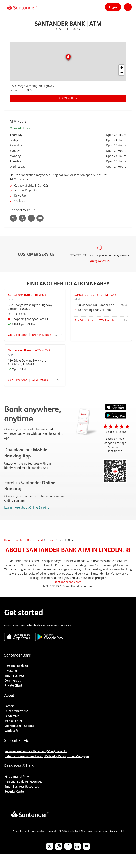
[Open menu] (128, 7)
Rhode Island (35, 540)
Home (7, 540)
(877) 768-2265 (100, 261)
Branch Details (42, 335)
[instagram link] (22, 218)
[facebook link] (31, 218)
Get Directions (68, 98)
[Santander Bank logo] (21, 7)
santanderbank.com (68, 582)
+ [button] (121, 67)
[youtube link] (40, 218)
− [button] (121, 72)
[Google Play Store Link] (115, 417)
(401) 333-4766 (17, 314)
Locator (19, 540)
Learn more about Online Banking (26, 507)
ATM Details (106, 320)
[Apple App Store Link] (115, 409)
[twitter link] (13, 218)
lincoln (51, 540)
